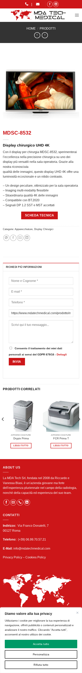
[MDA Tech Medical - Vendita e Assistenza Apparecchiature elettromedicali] (39, 15)
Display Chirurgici (43, 229)
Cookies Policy (35, 557)
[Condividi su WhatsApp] (6, 238)
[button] (77, 15)
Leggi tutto (21, 445)
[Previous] (3, 427)
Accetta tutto (41, 644)
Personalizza (41, 654)
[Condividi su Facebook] (13, 238)
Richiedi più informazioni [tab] (24, 267)
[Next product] (37, 35)
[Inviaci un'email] (13, 502)
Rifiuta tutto (41, 664)
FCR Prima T (61, 438)
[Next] (79, 427)
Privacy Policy (12, 557)
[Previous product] (45, 35)
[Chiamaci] (20, 502)
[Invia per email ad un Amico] (20, 238)
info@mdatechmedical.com (31, 548)
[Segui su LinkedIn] (56, 4)
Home (31, 28)
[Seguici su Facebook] (50, 4)
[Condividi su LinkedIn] (27, 238)
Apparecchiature (24, 229)
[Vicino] (77, 612)
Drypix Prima (21, 438)
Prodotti (47, 28)
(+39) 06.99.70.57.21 (32, 539)
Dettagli (62, 354)
